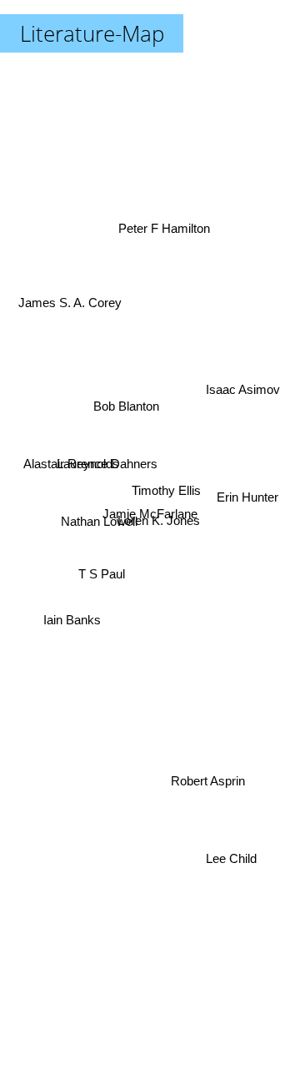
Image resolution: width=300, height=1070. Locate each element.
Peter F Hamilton (156, 214)
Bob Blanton (125, 413)
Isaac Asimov (241, 378)
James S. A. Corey (70, 288)
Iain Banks (72, 620)
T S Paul (101, 573)
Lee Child (230, 863)
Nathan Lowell (99, 523)
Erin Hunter (250, 498)
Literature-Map (92, 33)
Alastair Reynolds (71, 455)
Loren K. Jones (159, 522)
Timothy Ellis (166, 494)
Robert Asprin (207, 787)
